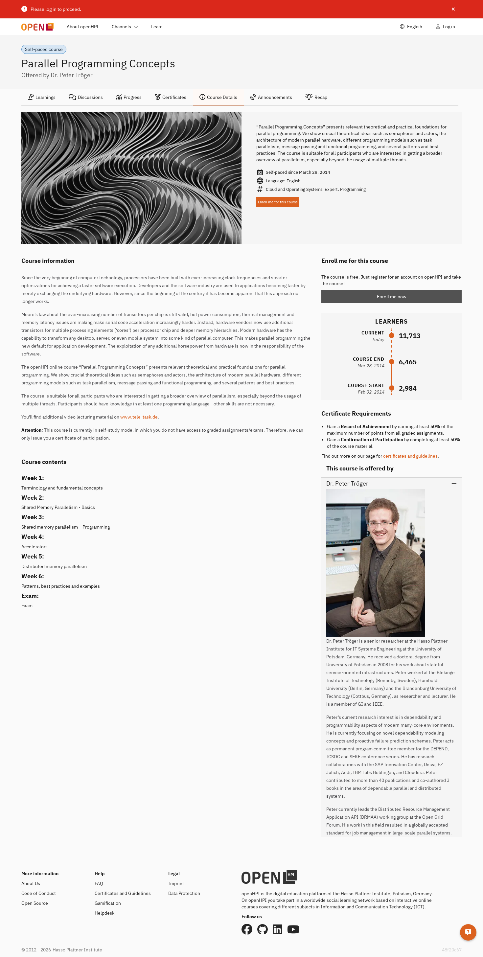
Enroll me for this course (278, 202)
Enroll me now (391, 297)
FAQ (99, 883)
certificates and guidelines (410, 456)
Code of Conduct (38, 893)
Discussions (90, 97)
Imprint (176, 883)
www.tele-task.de (139, 417)
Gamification (108, 903)
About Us (30, 883)
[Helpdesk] (468, 932)
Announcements (275, 97)
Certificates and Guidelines (123, 893)
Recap (320, 97)
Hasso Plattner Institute (77, 950)
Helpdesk (104, 913)
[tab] (41, 97)
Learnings (45, 97)
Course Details (222, 97)
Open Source (34, 903)
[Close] (453, 9)
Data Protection (184, 893)
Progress (133, 97)
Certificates (174, 97)
